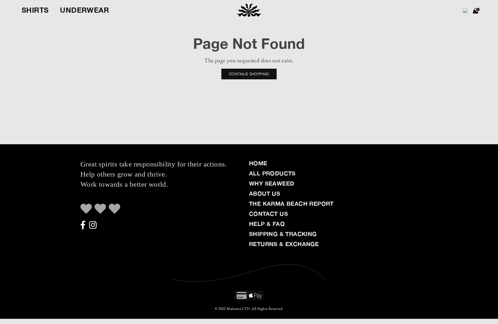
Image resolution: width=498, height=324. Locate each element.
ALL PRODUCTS (272, 173)
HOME (258, 163)
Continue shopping (249, 74)
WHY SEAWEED (271, 183)
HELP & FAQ (267, 223)
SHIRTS (35, 10)
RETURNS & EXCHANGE (284, 243)
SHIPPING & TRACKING (283, 233)
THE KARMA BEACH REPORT (291, 203)
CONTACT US (268, 213)
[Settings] (465, 10)
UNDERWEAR (84, 10)
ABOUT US (264, 193)
